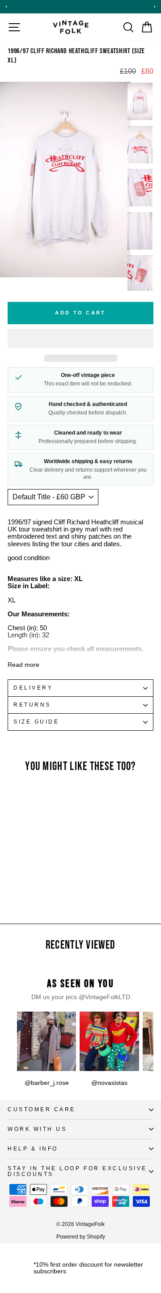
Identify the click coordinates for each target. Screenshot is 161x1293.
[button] (80, 338)
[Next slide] (154, 6)
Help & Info (33, 1148)
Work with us (37, 1129)
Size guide (36, 721)
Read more (23, 664)
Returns (32, 704)
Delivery (33, 687)
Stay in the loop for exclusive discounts (77, 1171)
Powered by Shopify (80, 1237)
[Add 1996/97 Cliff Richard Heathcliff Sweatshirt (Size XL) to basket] (50, 818)
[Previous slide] (6, 6)
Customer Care (42, 1109)
